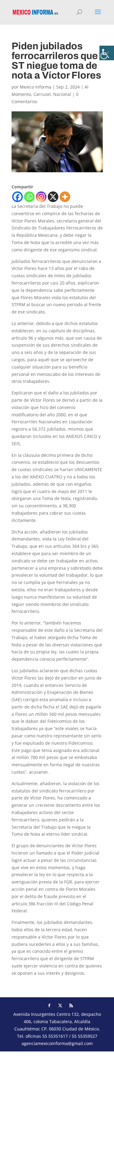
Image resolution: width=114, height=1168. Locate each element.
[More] (65, 196)
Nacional (62, 94)
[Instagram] (41, 196)
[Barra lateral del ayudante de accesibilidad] (106, 53)
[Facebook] (17, 196)
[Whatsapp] (29, 196)
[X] (53, 196)
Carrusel (42, 94)
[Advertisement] (57, 1108)
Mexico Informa (35, 87)
